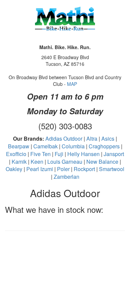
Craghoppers (104, 146)
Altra (91, 138)
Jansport (114, 154)
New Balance (102, 161)
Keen (37, 161)
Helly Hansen (83, 154)
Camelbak (45, 146)
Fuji (59, 154)
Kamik (19, 161)
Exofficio (16, 154)
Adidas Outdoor (63, 138)
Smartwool (111, 169)
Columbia (73, 146)
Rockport (84, 169)
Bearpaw (18, 146)
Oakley (14, 169)
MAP (72, 84)
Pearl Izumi (39, 169)
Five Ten (40, 154)
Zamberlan (66, 176)
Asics (107, 138)
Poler (63, 169)
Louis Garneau (64, 161)
